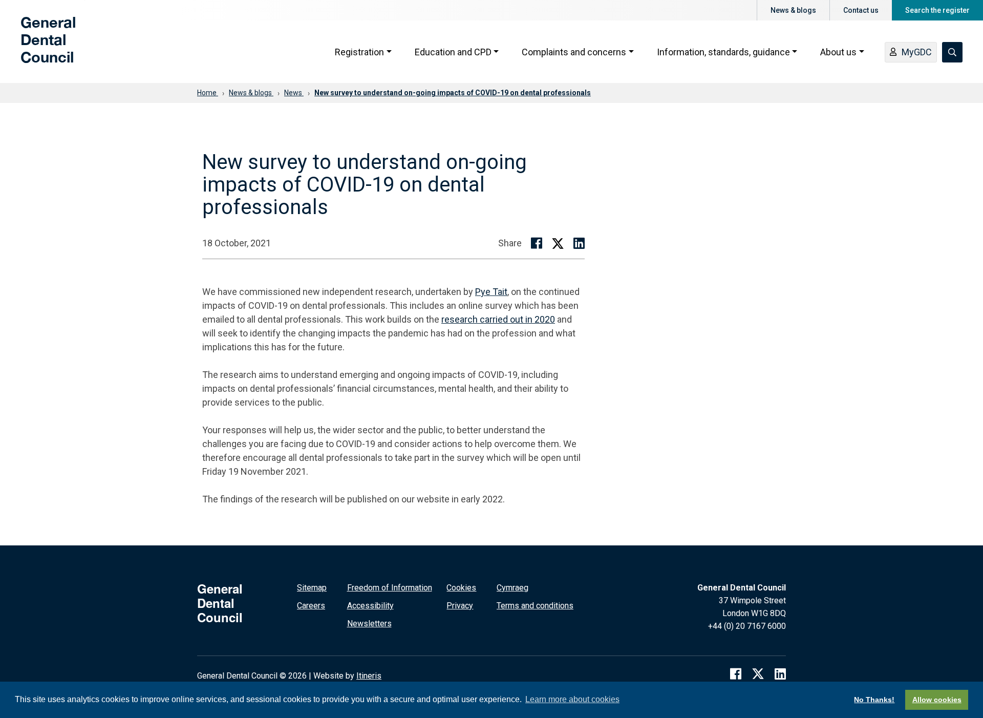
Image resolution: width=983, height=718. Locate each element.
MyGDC (917, 52)
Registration (359, 52)
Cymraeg (512, 588)
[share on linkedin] (579, 243)
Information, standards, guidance (723, 52)
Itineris (368, 676)
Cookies (461, 588)
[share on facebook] (536, 243)
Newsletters (369, 623)
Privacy (459, 605)
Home (207, 93)
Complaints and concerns (574, 52)
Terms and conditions (535, 605)
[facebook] (735, 674)
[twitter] (758, 674)
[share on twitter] (557, 243)
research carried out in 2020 (498, 319)
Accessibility (370, 605)
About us (838, 52)
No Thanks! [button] (874, 699)
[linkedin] (780, 674)
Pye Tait (491, 291)
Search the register (937, 10)
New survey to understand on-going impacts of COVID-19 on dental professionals (452, 93)
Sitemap (312, 588)
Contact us (861, 10)
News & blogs (793, 10)
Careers (311, 605)
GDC (36, 47)
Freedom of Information (389, 588)
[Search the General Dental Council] (952, 52)
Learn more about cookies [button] (572, 699)
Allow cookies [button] (936, 699)
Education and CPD (453, 52)
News (294, 93)
